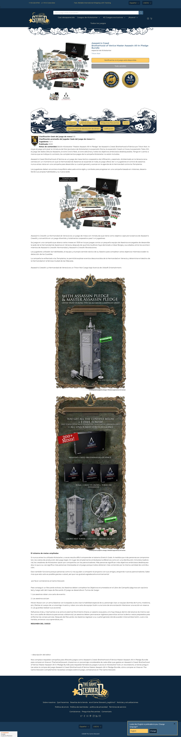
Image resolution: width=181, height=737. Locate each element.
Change (153, 731)
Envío (126, 123)
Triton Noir (96, 53)
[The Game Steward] (39, 18)
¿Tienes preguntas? (88, 123)
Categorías (71, 123)
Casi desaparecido (66, 17)
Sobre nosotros (49, 702)
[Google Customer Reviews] (8, 734)
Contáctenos (75, 712)
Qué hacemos (63, 702)
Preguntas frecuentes (110, 123)
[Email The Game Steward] (100, 716)
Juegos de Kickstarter (87, 17)
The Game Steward (92, 734)
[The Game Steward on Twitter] (81, 716)
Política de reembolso (79, 707)
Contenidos (57, 123)
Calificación (108, 129)
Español (133, 3)
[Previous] (35, 66)
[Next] (86, 66)
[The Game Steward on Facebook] (84, 716)
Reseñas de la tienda (79, 702)
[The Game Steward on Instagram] (94, 716)
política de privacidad (99, 707)
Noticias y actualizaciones (127, 702)
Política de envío (62, 707)
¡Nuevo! (132, 17)
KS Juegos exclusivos (113, 17)
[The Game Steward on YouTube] (87, 716)
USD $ (146, 3)
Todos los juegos (98, 23)
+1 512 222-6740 (34, 3)
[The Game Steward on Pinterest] (90, 716)
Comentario (107, 712)
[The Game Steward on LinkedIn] (97, 716)
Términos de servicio (117, 707)
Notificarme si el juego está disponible (120, 60)
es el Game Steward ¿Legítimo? (102, 702)
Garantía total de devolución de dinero (84, 129)
